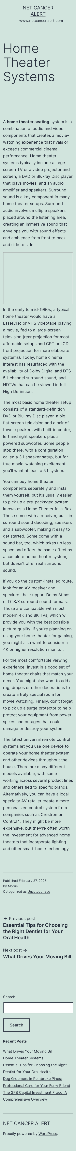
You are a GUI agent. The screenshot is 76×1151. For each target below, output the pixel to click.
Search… (10, 997)
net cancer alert (26, 1123)
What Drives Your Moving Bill (27, 1051)
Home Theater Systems (23, 1058)
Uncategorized (39, 891)
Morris (13, 886)
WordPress (48, 1134)
